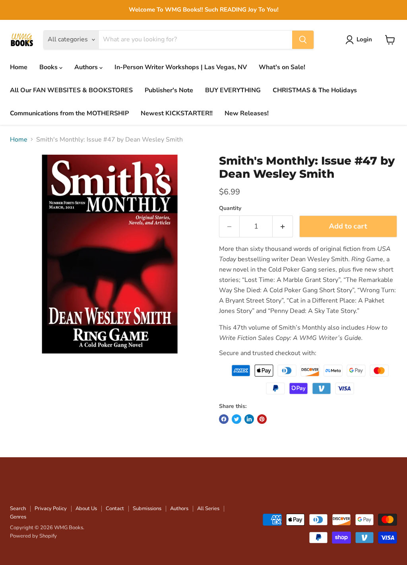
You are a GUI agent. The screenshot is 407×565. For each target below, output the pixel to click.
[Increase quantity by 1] (283, 226)
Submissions (147, 508)
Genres (18, 516)
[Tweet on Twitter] (236, 419)
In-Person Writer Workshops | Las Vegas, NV (180, 67)
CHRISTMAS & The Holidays (315, 90)
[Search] (303, 40)
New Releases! (247, 113)
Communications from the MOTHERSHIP (69, 113)
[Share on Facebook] (224, 419)
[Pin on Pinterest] (262, 419)
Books (49, 67)
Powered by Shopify (33, 536)
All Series (208, 508)
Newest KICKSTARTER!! (177, 113)
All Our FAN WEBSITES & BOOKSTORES (71, 90)
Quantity (230, 208)
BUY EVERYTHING (233, 90)
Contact (115, 508)
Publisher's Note (169, 90)
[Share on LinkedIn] (249, 419)
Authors (86, 67)
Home (18, 67)
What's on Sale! (282, 67)
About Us (86, 508)
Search (18, 508)
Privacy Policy (51, 508)
